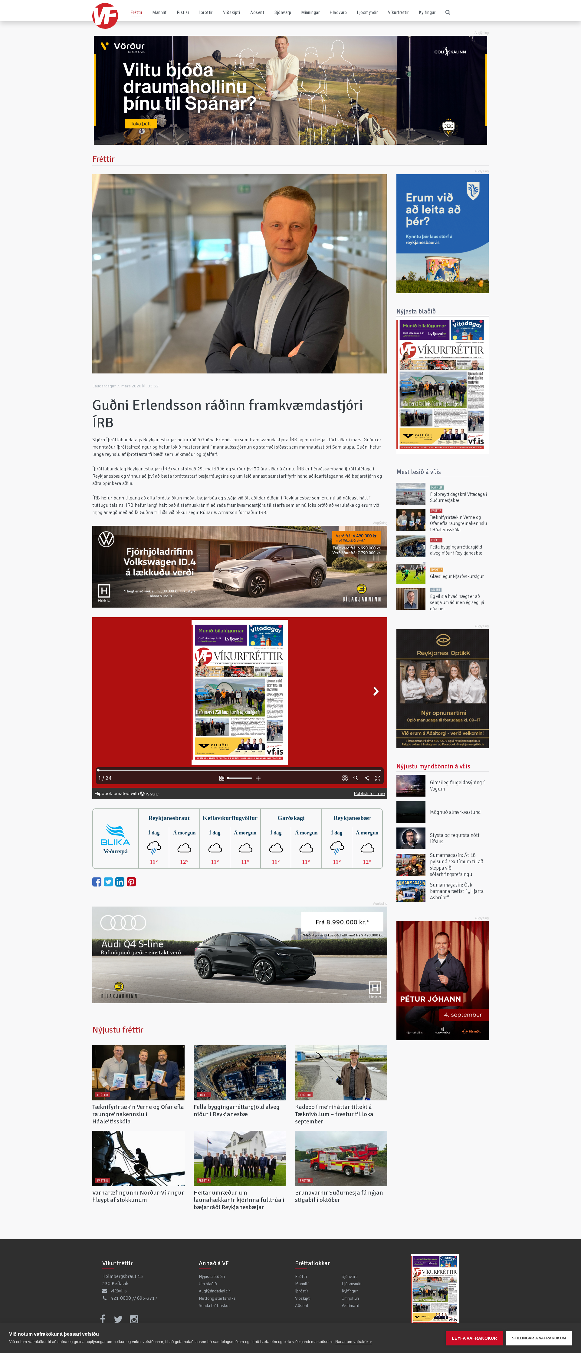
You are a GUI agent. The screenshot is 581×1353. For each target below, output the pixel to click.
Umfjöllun (350, 1298)
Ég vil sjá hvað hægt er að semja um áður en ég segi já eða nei (457, 602)
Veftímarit (350, 1305)
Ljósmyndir (367, 12)
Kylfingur (427, 12)
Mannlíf (159, 12)
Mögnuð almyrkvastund (455, 812)
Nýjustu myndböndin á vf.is (433, 766)
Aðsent (257, 12)
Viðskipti (231, 12)
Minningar (310, 12)
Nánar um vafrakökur (353, 1341)
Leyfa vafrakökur (474, 1338)
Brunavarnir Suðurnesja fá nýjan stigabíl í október (339, 1196)
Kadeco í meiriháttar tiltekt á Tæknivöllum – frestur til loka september (334, 1114)
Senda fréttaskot (214, 1305)
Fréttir (136, 12)
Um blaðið (208, 1283)
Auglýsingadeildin (215, 1291)
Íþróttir (206, 12)
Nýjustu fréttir (117, 1030)
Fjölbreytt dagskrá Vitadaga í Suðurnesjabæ (458, 497)
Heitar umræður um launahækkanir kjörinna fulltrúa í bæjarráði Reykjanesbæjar (239, 1200)
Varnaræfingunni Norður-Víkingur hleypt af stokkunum (138, 1196)
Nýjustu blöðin (212, 1276)
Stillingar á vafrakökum (539, 1338)
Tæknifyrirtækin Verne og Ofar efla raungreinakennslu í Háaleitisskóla (138, 1114)
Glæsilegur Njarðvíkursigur (457, 576)
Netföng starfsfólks (217, 1298)
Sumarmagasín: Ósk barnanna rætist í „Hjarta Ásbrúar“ (457, 890)
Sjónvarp (282, 12)
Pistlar (183, 12)
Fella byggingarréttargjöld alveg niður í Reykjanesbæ (237, 1110)
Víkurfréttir (398, 12)
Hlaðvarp (338, 12)
